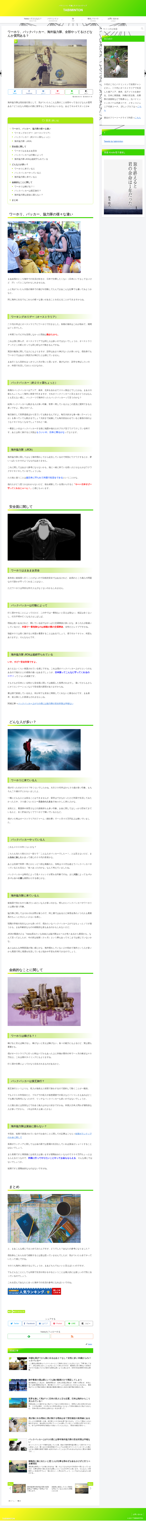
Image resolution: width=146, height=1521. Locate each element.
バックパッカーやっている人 (27, 172)
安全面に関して (19, 146)
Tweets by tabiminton (113, 141)
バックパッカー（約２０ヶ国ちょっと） (32, 136)
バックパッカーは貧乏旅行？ (27, 190)
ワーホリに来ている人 (24, 168)
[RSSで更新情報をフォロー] (72, 1336)
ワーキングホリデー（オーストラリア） (32, 132)
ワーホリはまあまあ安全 (25, 150)
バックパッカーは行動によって (28, 154)
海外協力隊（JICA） (23, 140)
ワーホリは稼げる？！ (24, 186)
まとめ (15, 199)
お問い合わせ (137, 1514)
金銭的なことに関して (22, 182)
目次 (48, 120)
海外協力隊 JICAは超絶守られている (31, 158)
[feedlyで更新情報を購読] (29, 1336)
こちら (138, 117)
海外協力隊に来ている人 (25, 176)
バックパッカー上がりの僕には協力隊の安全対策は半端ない (45, 703)
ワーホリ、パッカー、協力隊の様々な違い (31, 128)
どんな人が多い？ (20, 164)
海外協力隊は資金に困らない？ (28, 194)
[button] (142, 28)
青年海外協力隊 (19, 1311)
